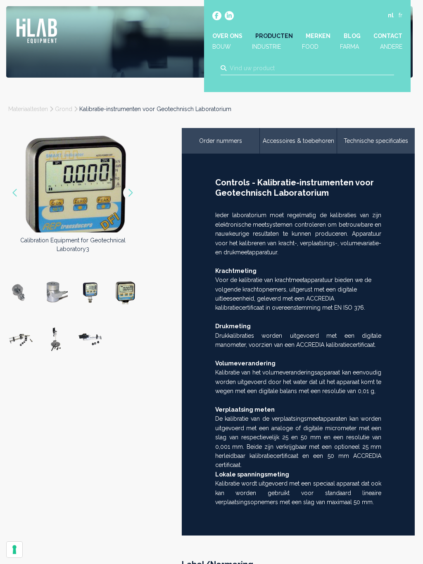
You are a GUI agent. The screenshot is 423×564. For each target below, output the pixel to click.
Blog (352, 36)
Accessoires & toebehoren (298, 140)
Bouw (221, 46)
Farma (349, 46)
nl (391, 15)
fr (400, 15)
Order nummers (220, 140)
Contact (387, 36)
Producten (274, 36)
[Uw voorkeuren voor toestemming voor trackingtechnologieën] (14, 549)
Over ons (227, 36)
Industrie (266, 46)
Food (310, 46)
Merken (318, 36)
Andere (391, 46)
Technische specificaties (376, 140)
